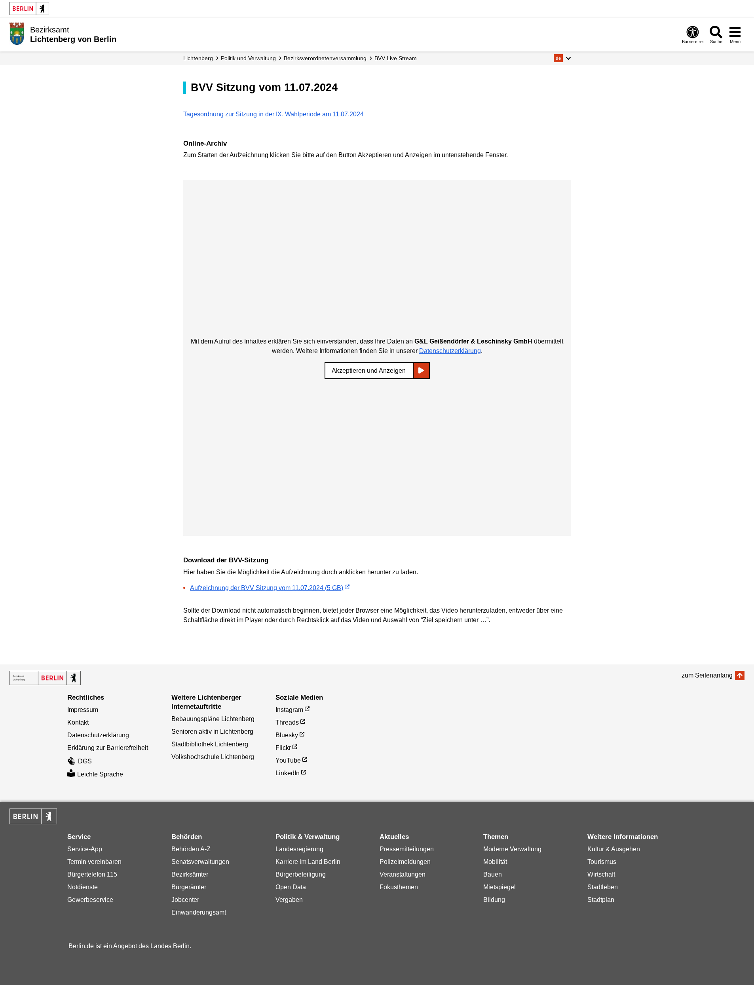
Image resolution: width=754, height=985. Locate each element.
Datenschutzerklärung (450, 350)
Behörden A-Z (191, 849)
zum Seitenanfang (707, 675)
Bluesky (286, 735)
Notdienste (82, 887)
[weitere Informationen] (16, 34)
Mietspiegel (499, 887)
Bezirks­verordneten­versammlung (325, 58)
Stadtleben (602, 887)
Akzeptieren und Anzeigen (369, 370)
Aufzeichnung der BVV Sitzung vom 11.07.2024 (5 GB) (266, 588)
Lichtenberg (198, 58)
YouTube (288, 760)
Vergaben (289, 899)
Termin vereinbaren (94, 861)
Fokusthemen (399, 887)
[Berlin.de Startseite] (29, 8)
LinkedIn (287, 773)
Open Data (290, 887)
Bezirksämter (189, 874)
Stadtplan (600, 899)
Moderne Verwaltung (512, 849)
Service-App (84, 849)
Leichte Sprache (100, 774)
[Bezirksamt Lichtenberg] (45, 678)
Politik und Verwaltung (248, 58)
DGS (85, 761)
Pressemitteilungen (407, 849)
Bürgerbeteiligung (300, 874)
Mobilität (495, 861)
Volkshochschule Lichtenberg (212, 756)
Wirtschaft (601, 874)
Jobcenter (185, 899)
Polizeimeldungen (405, 861)
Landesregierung (299, 849)
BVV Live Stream (395, 58)
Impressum (82, 709)
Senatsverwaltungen (200, 861)
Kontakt (78, 722)
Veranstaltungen (402, 874)
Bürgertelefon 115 (92, 874)
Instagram (289, 709)
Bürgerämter (188, 887)
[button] (562, 58)
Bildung (494, 899)
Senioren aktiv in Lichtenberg (212, 731)
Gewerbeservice (90, 899)
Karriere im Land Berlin (307, 861)
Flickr (283, 747)
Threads (287, 722)
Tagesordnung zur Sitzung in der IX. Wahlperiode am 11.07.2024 (273, 114)
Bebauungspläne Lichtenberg (212, 719)
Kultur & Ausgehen (613, 849)
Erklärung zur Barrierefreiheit (107, 747)
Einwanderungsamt (198, 912)
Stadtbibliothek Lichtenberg (209, 744)
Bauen (492, 874)
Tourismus (601, 861)
